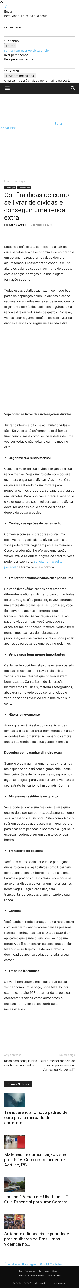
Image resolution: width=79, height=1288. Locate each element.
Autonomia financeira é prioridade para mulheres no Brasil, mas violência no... (36, 1239)
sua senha (11, 41)
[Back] (5, 7)
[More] (47, 234)
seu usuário (12, 27)
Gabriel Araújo (17, 224)
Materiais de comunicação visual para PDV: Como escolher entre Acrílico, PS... (35, 1159)
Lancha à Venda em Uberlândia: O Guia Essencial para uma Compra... (37, 1199)
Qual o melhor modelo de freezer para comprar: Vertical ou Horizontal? (57, 1065)
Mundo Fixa (55, 1275)
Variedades (24, 187)
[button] (7, 88)
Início (7, 181)
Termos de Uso (48, 1271)
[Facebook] (8, 234)
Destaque (20, 181)
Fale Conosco (27, 1271)
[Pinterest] (28, 234)
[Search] (73, 88)
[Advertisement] (39, 135)
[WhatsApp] (37, 234)
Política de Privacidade (31, 1275)
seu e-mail (11, 71)
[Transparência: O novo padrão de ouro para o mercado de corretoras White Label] (39, 1100)
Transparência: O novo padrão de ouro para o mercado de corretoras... (35, 1117)
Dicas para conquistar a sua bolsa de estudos (20, 1063)
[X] (18, 234)
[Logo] (27, 108)
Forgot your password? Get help (26, 51)
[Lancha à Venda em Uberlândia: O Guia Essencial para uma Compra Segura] (39, 1184)
